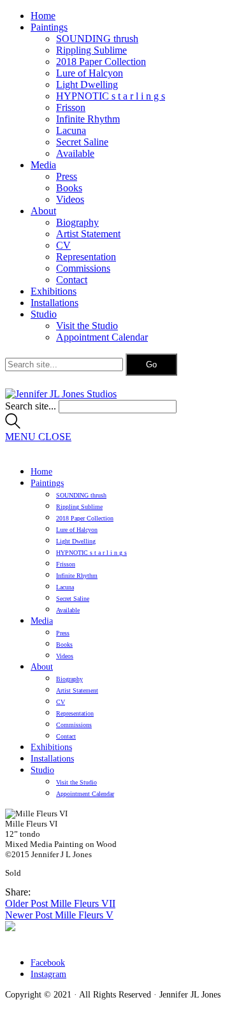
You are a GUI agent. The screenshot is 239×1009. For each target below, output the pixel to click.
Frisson (70, 107)
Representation (86, 256)
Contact (71, 279)
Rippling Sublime (91, 50)
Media (43, 164)
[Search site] (12, 425)
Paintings (49, 27)
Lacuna (71, 130)
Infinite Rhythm (88, 119)
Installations (54, 302)
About (43, 210)
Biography (77, 222)
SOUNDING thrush (97, 38)
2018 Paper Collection (101, 61)
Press (66, 176)
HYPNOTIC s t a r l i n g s (110, 96)
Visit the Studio (87, 325)
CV (63, 245)
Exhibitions (53, 291)
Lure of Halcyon (89, 73)
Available (75, 153)
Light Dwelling (87, 84)
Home (43, 15)
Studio (44, 314)
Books (69, 187)
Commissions (83, 268)
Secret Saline (82, 141)
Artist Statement (88, 233)
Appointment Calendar (102, 337)
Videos (70, 199)
